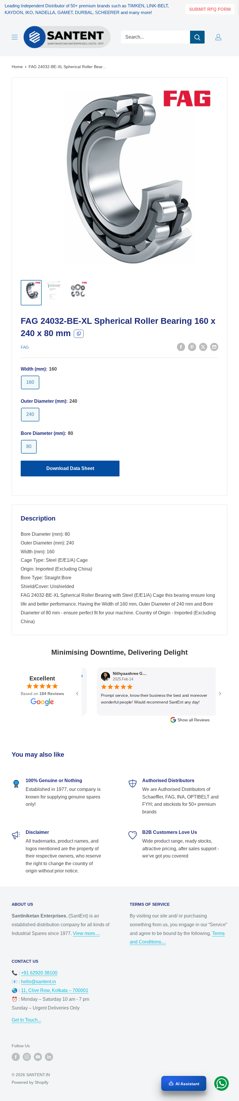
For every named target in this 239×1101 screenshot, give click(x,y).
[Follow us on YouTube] (38, 1057)
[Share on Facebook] (181, 346)
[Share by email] (214, 346)
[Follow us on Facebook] (16, 1057)
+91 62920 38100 (39, 972)
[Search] (197, 37)
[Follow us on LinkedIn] (49, 1057)
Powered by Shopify (30, 1082)
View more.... (86, 933)
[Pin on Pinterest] (192, 346)
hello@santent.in (38, 981)
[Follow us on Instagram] (27, 1057)
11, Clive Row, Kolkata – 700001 (54, 990)
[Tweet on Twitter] (203, 346)
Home (17, 66)
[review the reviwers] (208, 677)
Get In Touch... (26, 1019)
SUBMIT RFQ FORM (210, 9)
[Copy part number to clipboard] (79, 334)
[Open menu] (14, 37)
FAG (25, 347)
